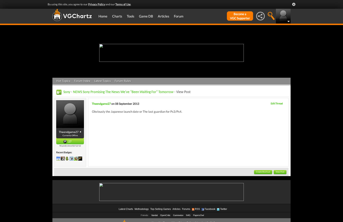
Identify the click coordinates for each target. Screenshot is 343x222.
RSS (197, 209)
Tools (130, 16)
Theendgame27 (101, 103)
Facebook (210, 209)
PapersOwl (198, 215)
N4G (188, 215)
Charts (117, 16)
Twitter (223, 209)
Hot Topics (63, 81)
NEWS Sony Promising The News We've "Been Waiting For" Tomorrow (123, 92)
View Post (280, 172)
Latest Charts (126, 209)
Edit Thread (277, 103)
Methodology (142, 209)
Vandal (154, 215)
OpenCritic (165, 215)
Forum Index (82, 81)
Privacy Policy (96, 4)
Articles (163, 16)
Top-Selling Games (160, 209)
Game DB (146, 16)
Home (102, 16)
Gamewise (178, 215)
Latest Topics (102, 81)
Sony (66, 92)
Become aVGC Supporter (240, 16)
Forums (186, 209)
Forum (178, 16)
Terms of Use (123, 4)
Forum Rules (123, 81)
